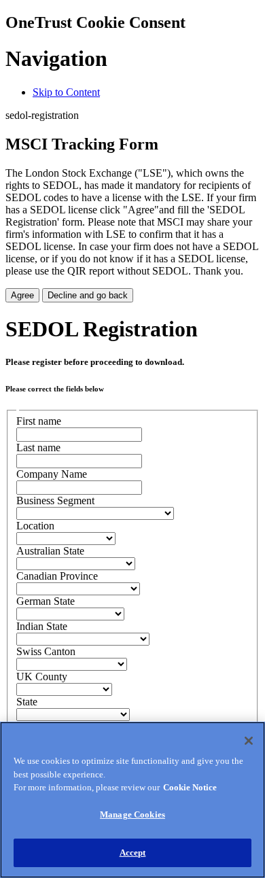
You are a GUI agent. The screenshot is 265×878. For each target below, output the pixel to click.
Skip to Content (66, 92)
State (26, 701)
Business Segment (55, 500)
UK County (41, 676)
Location (35, 525)
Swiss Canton (45, 651)
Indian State (41, 626)
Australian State (50, 551)
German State (45, 601)
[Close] (249, 741)
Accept (133, 852)
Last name (38, 447)
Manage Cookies (132, 814)
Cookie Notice (190, 787)
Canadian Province (57, 576)
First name (38, 421)
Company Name (51, 474)
